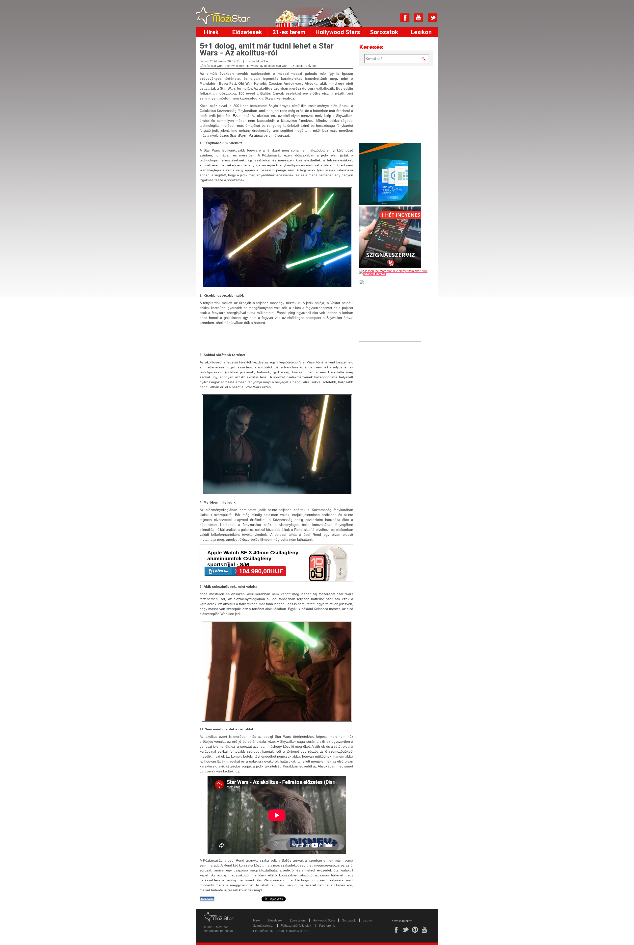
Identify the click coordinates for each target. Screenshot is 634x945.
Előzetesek (247, 32)
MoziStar (262, 61)
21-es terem (288, 32)
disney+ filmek (234, 66)
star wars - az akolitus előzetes (296, 66)
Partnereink (327, 925)
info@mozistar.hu (297, 931)
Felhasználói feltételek (296, 925)
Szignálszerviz (263, 925)
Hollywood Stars (337, 32)
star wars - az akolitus (260, 66)
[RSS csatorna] (391, 17)
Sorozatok (384, 32)
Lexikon (421, 32)
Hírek (211, 32)
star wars (217, 66)
